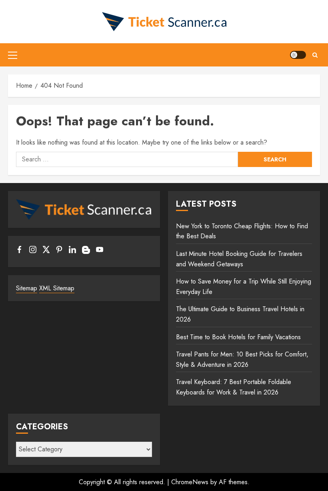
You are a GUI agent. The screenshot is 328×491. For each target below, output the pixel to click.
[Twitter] (46, 251)
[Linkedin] (72, 251)
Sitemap (26, 288)
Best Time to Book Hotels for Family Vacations (238, 337)
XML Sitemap (56, 288)
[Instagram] (32, 251)
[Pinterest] (59, 251)
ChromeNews (189, 482)
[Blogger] (86, 252)
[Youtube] (99, 251)
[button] (12, 54)
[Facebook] (19, 251)
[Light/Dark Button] (298, 55)
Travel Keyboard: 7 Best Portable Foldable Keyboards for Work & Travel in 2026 (233, 387)
